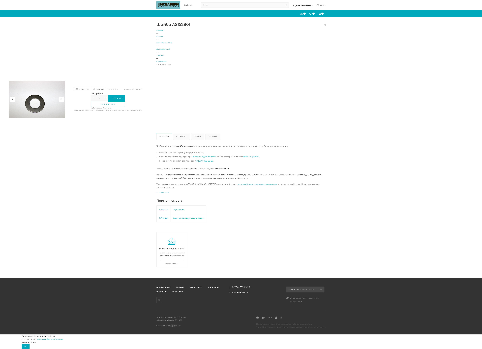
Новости (161, 292)
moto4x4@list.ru (251, 157)
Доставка (212, 136)
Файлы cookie (296, 301)
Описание (164, 136)
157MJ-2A (163, 209)
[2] (111, 89)
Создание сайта (163, 326)
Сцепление (178, 209)
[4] (115, 89)
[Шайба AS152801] (37, 99)
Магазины (213, 287)
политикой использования (50, 339)
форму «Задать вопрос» (204, 157)
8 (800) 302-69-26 (302, 5)
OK (25, 346)
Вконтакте (159, 300)
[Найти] (286, 5)
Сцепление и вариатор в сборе (188, 218)
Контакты (177, 292)
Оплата (197, 136)
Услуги (180, 287)
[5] (117, 89)
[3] (113, 89)
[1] (109, 89)
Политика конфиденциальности (304, 298)
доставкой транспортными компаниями (257, 184)
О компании (163, 287)
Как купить (181, 136)
